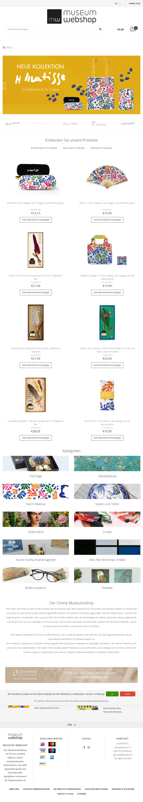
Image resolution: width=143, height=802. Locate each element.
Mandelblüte (107, 476)
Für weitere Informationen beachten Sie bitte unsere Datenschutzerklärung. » (72, 701)
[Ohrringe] (36, 463)
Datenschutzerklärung (67, 789)
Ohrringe (35, 476)
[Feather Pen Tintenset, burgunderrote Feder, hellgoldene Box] (36, 249)
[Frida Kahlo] (36, 519)
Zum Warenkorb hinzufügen (36, 219)
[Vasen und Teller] (107, 491)
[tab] (44, 148)
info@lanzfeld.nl (125, 754)
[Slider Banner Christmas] (71, 85)
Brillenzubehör (36, 588)
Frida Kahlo (36, 532)
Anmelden (134, 3)
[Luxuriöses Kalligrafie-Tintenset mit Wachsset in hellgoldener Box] (36, 394)
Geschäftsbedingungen (36, 789)
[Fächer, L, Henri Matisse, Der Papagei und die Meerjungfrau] (107, 176)
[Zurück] (4, 86)
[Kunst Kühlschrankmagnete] (36, 547)
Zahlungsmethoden (96, 789)
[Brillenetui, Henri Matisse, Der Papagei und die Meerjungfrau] (36, 176)
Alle (70, 724)
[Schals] (107, 519)
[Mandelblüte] (107, 463)
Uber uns (14, 789)
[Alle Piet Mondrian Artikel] (107, 547)
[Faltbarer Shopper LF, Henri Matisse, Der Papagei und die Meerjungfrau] (107, 249)
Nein (127, 694)
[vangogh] (103, 123)
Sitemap (81, 793)
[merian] (74, 123)
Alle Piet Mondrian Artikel (107, 560)
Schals (107, 532)
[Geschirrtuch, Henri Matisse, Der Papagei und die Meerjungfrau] (107, 394)
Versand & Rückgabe (123, 789)
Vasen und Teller (107, 504)
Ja (112, 694)
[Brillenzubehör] (36, 575)
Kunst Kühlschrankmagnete (36, 560)
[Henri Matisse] (36, 491)
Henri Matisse (36, 504)
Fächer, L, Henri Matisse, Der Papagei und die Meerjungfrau (107, 203)
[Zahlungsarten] (42, 744)
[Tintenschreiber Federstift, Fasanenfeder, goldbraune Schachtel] (36, 322)
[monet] (17, 123)
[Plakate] (107, 575)
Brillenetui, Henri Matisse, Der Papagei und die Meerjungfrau (35, 203)
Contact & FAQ (65, 793)
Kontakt (122, 738)
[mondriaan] (45, 123)
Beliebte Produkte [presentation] (101, 148)
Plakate (107, 588)
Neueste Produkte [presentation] (74, 148)
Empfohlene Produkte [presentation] (44, 148)
